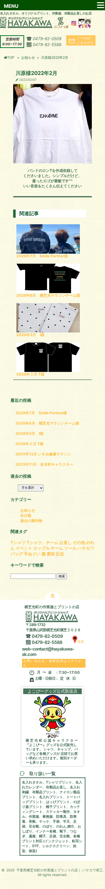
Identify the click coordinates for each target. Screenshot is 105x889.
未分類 (25, 515)
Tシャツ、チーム (42, 542)
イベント (24, 548)
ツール (70, 548)
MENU (11, 6)
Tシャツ (18, 542)
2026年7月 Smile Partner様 (42, 256)
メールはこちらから (85, 40)
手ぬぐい (32, 553)
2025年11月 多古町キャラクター (44, 464)
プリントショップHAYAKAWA (51, 22)
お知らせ (28, 57)
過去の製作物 (31, 520)
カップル (41, 548)
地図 (80, 641)
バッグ (16, 553)
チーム (57, 548)
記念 (60, 553)
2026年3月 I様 (30, 334)
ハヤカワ (86, 548)
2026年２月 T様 (30, 374)
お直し (65, 542)
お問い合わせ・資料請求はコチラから (52, 663)
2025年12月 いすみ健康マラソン (43, 454)
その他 (79, 542)
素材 (51, 553)
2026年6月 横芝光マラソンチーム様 (48, 295)
